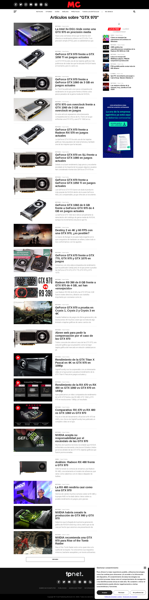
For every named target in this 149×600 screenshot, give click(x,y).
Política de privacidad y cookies (113, 596)
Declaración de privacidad (130, 596)
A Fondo (49, 11)
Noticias (39, 11)
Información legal (92, 588)
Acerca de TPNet (75, 588)
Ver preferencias (138, 592)
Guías (57, 11)
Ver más (55, 559)
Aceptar (104, 592)
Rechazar (121, 592)
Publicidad (62, 588)
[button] (145, 568)
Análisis (65, 11)
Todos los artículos (90, 11)
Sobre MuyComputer (47, 588)
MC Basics (109, 11)
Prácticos (75, 11)
